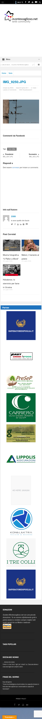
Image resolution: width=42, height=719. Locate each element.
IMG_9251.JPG (34, 155)
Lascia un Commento (9, 90)
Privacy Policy (21, 699)
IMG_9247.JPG (8, 155)
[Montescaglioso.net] (21, 16)
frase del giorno (7, 682)
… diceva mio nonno (9, 662)
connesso (15, 167)
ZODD (13, 216)
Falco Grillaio (11, 149)
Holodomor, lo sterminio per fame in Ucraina (11, 283)
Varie (10, 73)
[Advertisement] (21, 38)
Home (4, 73)
